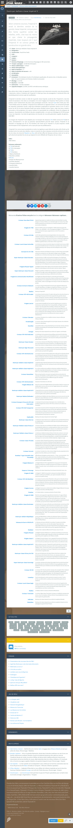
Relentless (30, 602)
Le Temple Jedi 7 (15, 699)
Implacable (30, 417)
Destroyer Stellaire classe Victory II (23, 425)
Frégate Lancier (28, 303)
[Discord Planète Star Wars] (55, 2)
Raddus (31, 591)
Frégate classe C (28, 538)
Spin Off (16, 630)
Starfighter (24, 630)
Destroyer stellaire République (24, 516)
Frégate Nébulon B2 (27, 384)
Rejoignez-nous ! (45, 811)
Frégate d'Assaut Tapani (26, 266)
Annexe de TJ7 (14, 713)
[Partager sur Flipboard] (42, 205)
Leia (49, 792)
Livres (20, 626)
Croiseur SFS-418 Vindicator (25, 334)
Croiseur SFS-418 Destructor (25, 353)
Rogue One (28, 628)
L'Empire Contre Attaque (35, 790)
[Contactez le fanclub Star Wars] (62, 2)
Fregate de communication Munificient (22, 276)
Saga (47, 628)
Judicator (30, 599)
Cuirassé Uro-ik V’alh (27, 252)
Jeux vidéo (13, 626)
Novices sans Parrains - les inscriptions (21, 720)
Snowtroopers (14, 773)
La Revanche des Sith (57, 788)
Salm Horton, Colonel (16, 749)
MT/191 (12, 158)
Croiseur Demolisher (27, 374)
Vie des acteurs (44, 632)
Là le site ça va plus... (16, 669)
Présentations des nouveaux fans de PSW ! (22, 661)
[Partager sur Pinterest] (38, 205)
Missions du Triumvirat (16, 707)
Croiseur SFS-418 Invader (26, 294)
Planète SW (64, 626)
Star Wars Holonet (24, 807)
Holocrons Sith (14, 718)
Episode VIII (30, 624)
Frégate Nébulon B (28, 463)
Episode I (24, 622)
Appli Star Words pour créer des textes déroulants (24, 664)
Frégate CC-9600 (28, 473)
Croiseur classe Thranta (26, 440)
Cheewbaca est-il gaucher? (17, 677)
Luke (45, 792)
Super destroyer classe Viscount (24, 271)
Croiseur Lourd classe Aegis (25, 583)
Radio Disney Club (13, 807)
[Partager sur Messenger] (31, 205)
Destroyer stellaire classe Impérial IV (22, 544)
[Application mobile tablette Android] (37, 2)
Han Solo (55, 792)
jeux (66, 795)
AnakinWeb (32, 783)
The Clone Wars (46, 630)
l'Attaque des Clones (34, 788)
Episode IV (49, 622)
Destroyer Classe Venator (26, 342)
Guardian (30, 326)
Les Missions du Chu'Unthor (18, 710)
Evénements (40, 624)
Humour (55, 624)
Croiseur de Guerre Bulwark (25, 286)
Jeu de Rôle (63, 624)
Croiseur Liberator (28, 317)
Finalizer (30, 492)
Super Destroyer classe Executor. (23, 257)
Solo (65, 628)
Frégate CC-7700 (28, 228)
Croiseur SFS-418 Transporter (24, 408)
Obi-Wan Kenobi (53, 626)
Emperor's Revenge (27, 470)
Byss (33, 133)
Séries (53, 628)
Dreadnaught (29, 321)
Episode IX (57, 622)
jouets (62, 795)
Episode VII (22, 624)
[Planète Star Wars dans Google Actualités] (58, 2)
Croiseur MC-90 (29, 570)
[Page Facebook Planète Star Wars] (40, 2)
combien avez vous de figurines (19, 672)
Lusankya (30, 577)
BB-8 (29, 795)
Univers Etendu (32, 632)
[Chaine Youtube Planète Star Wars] (51, 2)
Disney (16, 786)
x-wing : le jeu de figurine (17, 680)
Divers (17, 622)
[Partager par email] (49, 205)
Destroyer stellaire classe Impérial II (22, 368)
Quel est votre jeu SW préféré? (18, 682)
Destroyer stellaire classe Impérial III (22, 390)
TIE (51, 120)
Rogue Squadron (38, 628)
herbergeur (13, 674)
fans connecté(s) (20, 647)
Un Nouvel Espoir (13, 790)
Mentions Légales (16, 811)
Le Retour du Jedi (57, 790)
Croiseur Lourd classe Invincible (24, 244)
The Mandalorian (58, 630)
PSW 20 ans (13, 628)
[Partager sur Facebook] (28, 205)
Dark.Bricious (37, 17)
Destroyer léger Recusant (26, 348)
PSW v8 (9, 811)
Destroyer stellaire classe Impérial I (23, 362)
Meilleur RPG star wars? (16, 685)
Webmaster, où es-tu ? (16, 667)
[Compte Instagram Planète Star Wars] (44, 2)
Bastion (31, 291)
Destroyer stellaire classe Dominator (22, 504)
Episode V (65, 622)
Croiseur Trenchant (27, 593)
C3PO (19, 795)
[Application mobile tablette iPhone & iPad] (33, 2)
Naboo (26, 765)
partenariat (11, 804)
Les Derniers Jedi (19, 802)
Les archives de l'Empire (17, 723)
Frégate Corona (28, 488)
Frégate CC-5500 (28, 495)
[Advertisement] (39, 185)
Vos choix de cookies (28, 811)
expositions (37, 797)
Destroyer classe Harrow (26, 420)
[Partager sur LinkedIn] (46, 205)
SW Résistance (35, 630)
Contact (37, 811)
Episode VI (13, 624)
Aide (61, 820)
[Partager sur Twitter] (35, 205)
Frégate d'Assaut (28, 533)
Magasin (27, 626)
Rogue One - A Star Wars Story (19, 799)
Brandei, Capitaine (15, 753)
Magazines (35, 626)
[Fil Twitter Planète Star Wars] (48, 2)
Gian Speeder (14, 764)
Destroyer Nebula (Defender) (25, 396)
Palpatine (27, 133)
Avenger (31, 331)
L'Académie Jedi (14, 702)
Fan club (48, 624)
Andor (11, 622)
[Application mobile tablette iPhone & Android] (30, 2)
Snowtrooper (26, 773)
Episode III (40, 622)
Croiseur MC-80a (28, 235)
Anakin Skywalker (38, 792)
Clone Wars (27, 797)
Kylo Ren (14, 795)
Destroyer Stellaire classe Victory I (23, 433)
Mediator (30, 530)
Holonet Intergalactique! (17, 705)
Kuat (55, 102)
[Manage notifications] (69, 814)
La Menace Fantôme (43, 786)
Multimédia (43, 626)
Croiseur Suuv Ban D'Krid (26, 220)
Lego (8, 797)
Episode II (32, 622)
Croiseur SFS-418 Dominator (25, 382)
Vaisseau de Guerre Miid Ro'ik (24, 522)
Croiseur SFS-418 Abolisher (25, 479)
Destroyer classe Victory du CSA (24, 553)
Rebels (21, 628)
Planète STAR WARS (15, 2)
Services (59, 628)
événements (48, 797)
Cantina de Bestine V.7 (16, 715)
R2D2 (23, 795)
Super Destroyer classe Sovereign (23, 562)
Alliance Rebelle (55, 749)
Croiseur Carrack (28, 451)
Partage (53, 820)
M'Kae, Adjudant (14, 768)
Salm (40, 749)
